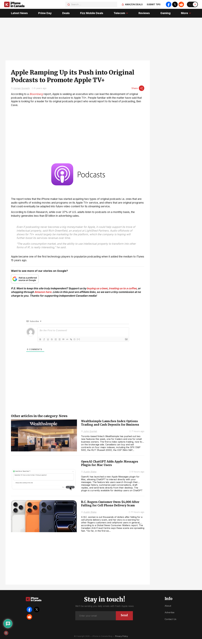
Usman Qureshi (21, 88)
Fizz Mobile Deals (91, 13)
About (168, 605)
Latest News (19, 13)
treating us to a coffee (123, 288)
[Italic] (44, 339)
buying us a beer (97, 288)
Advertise (169, 612)
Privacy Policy (121, 636)
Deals (66, 13)
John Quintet (90, 431)
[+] (78, 339)
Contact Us (170, 619)
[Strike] (52, 339)
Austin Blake (89, 471)
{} (75, 339)
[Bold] (40, 339)
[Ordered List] (56, 339)
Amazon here (42, 292)
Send (124, 615)
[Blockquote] (63, 339)
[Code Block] (67, 339)
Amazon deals (134, 4)
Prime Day (45, 13)
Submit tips (154, 4)
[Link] (71, 339)
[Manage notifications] (6, 633)
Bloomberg (36, 94)
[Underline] (48, 339)
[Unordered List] (59, 339)
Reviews (144, 13)
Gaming (165, 13)
